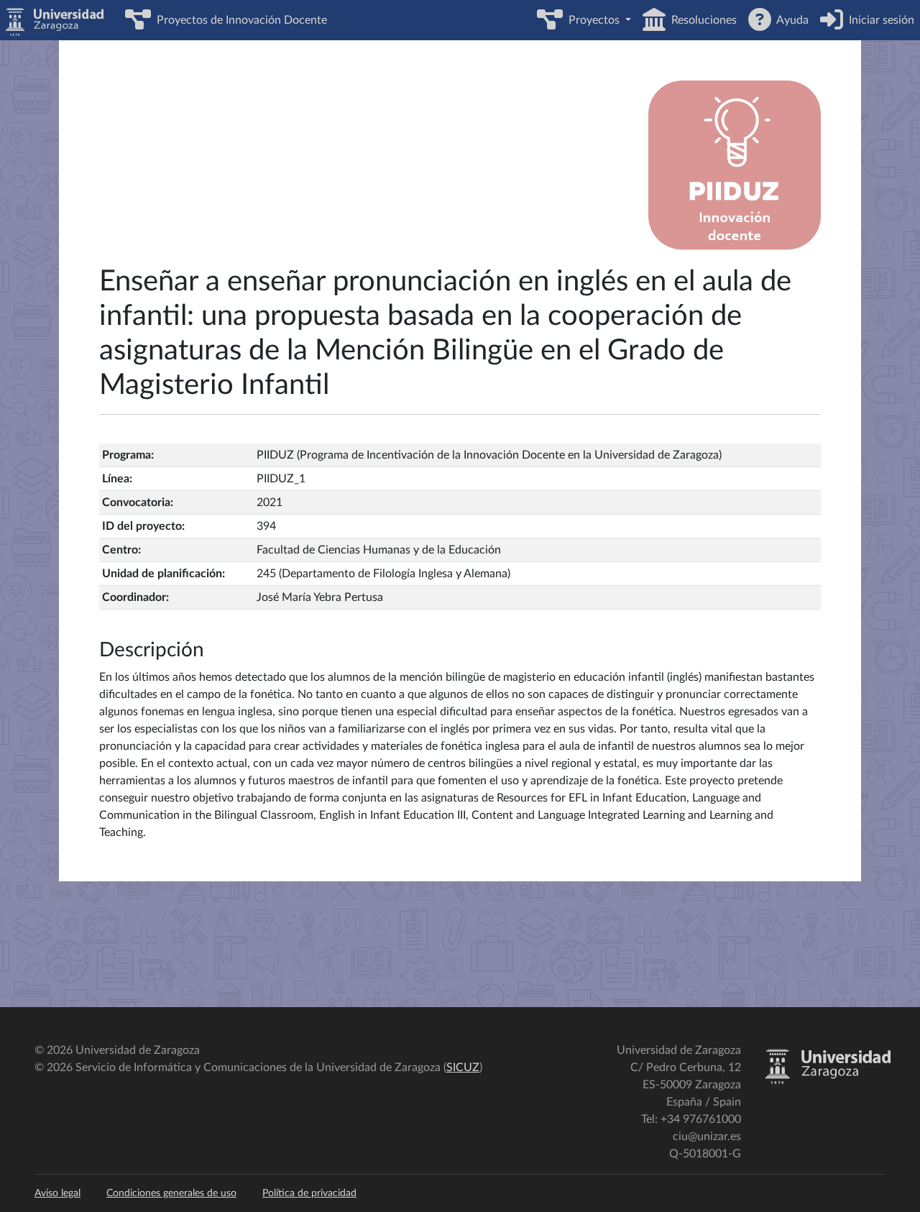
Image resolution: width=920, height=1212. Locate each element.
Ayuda (790, 20)
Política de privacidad (309, 1193)
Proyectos (592, 20)
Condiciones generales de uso (171, 1193)
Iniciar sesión (878, 20)
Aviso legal (57, 1193)
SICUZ (462, 1067)
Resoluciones (701, 20)
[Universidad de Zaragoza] (827, 1081)
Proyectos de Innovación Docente (239, 20)
